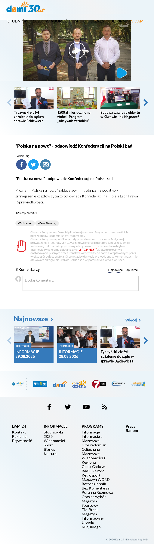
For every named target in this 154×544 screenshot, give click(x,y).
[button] (145, 102)
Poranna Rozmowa (97, 492)
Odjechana (91, 449)
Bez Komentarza (95, 488)
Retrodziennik (94, 484)
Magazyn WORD (96, 479)
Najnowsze (31, 319)
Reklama (19, 436)
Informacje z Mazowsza (92, 438)
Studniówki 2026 (25, 21)
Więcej (131, 320)
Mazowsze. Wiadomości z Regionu (94, 457)
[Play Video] (77, 50)
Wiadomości (58, 21)
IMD (145, 539)
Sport (81, 21)
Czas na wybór (94, 497)
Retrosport (91, 475)
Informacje (91, 432)
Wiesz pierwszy (47, 223)
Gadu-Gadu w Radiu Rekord (93, 468)
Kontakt (19, 432)
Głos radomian (94, 445)
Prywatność (22, 441)
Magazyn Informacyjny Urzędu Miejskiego (93, 520)
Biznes (97, 21)
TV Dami (137, 21)
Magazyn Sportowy (90, 503)
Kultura (116, 21)
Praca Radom (132, 428)
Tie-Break (90, 509)
